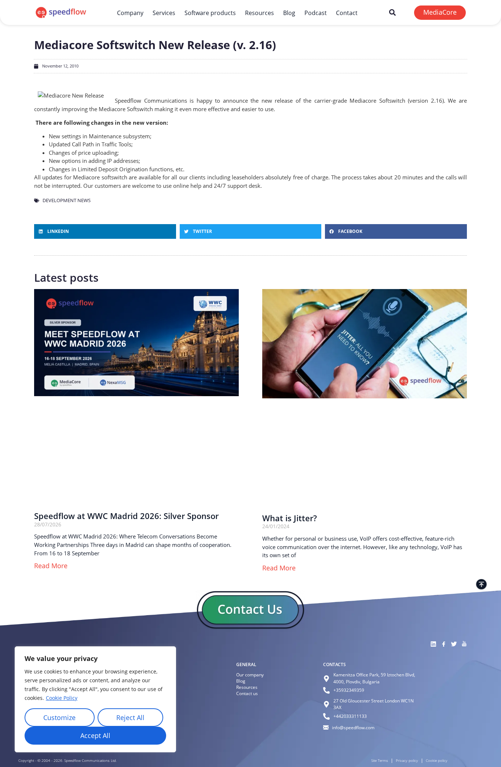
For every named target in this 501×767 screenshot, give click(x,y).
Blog (289, 12)
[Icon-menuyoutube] (464, 644)
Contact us (247, 693)
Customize (59, 717)
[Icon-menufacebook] (443, 644)
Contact (347, 12)
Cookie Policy (61, 697)
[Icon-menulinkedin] (433, 644)
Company (130, 12)
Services (164, 12)
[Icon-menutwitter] (453, 644)
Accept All (95, 735)
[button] (393, 13)
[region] (95, 699)
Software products (210, 12)
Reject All (130, 717)
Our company (250, 675)
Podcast (315, 12)
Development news (67, 200)
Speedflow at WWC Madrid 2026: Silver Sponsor (126, 516)
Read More (50, 565)
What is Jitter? (289, 518)
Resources (259, 12)
